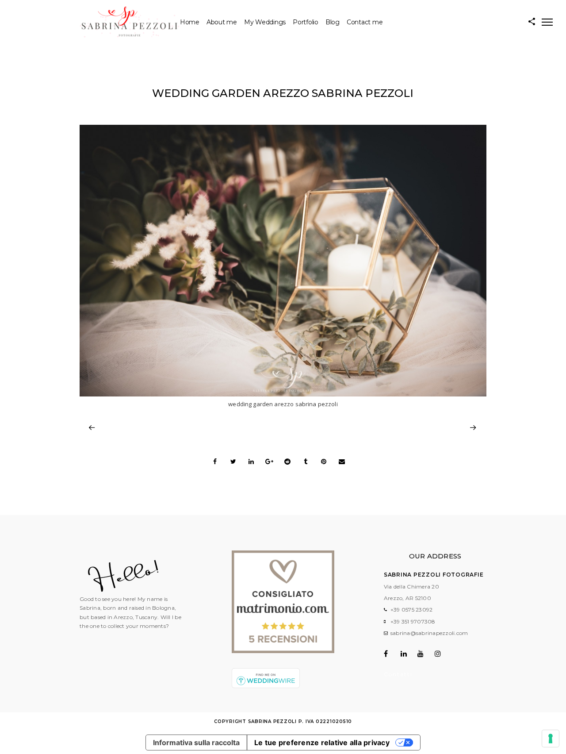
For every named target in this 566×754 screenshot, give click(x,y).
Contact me (365, 22)
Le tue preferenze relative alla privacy (322, 742)
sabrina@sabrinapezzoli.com (429, 633)
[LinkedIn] (408, 653)
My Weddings (265, 22)
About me (222, 22)
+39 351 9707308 (413, 621)
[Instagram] (442, 653)
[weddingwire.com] (266, 686)
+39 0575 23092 (411, 609)
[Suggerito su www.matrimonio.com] (283, 651)
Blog (332, 22)
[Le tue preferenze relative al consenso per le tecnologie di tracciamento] (550, 738)
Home (189, 22)
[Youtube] (425, 653)
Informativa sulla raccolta (196, 742)
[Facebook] (391, 653)
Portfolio (305, 22)
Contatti (398, 674)
